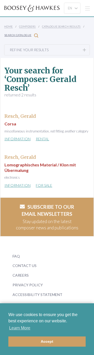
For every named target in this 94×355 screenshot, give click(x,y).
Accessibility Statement (37, 294)
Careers (21, 275)
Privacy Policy (28, 285)
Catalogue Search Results (61, 26)
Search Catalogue (17, 35)
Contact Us (25, 265)
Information (17, 139)
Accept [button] (47, 341)
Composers (27, 26)
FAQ (16, 256)
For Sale (44, 185)
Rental (42, 139)
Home (8, 26)
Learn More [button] (19, 328)
